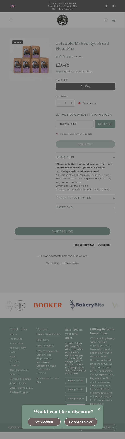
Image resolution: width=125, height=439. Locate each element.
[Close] (99, 409)
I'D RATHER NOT (81, 421)
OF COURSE (44, 421)
